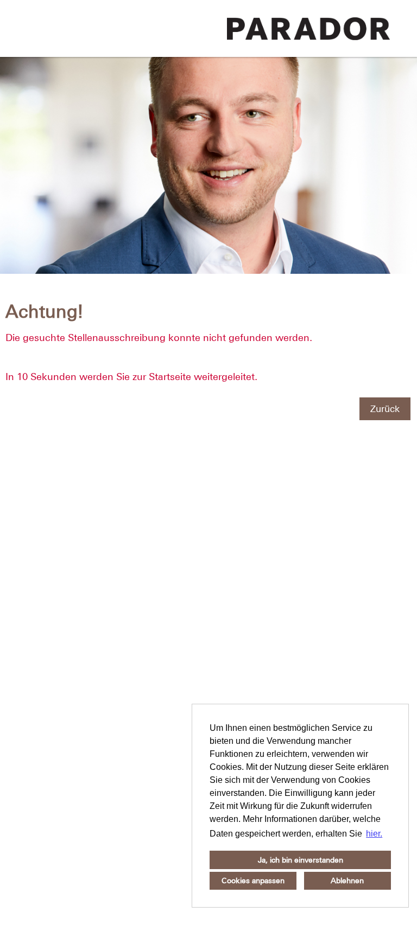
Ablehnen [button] (347, 880)
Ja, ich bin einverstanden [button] (300, 860)
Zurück (385, 408)
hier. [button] (374, 833)
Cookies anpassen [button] (253, 880)
